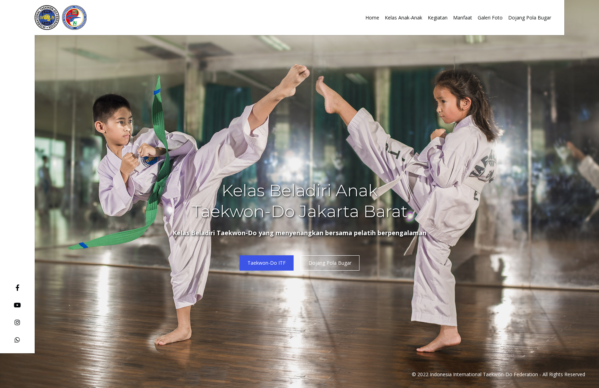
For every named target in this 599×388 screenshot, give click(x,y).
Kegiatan (438, 17)
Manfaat (462, 17)
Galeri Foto (490, 17)
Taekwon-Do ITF (267, 262)
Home (372, 17)
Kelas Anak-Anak (403, 17)
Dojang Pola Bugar (529, 17)
